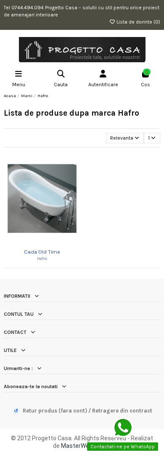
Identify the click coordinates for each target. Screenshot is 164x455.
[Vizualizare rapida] (47, 242)
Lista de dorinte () (137, 22)
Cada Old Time (42, 252)
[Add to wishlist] (37, 242)
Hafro (42, 258)
